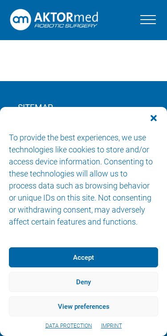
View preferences (84, 307)
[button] (153, 118)
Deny (83, 282)
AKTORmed (56, 20)
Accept (83, 258)
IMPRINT (111, 326)
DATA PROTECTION (68, 326)
